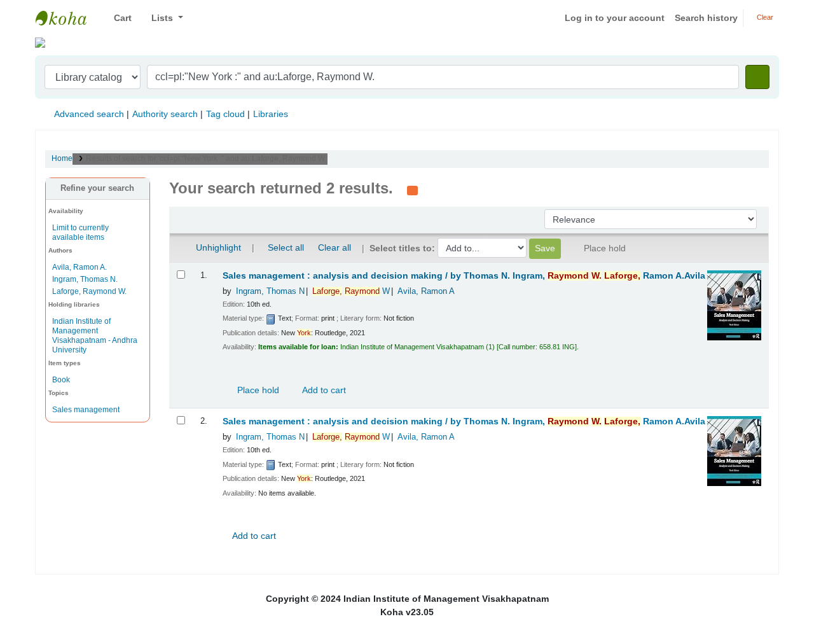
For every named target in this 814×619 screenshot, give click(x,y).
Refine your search (97, 188)
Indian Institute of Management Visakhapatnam (67, 18)
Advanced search (89, 114)
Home (62, 158)
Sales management (86, 409)
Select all (286, 247)
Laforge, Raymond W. (89, 291)
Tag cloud (225, 114)
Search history (706, 18)
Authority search (165, 114)
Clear (764, 17)
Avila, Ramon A (426, 291)
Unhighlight (217, 247)
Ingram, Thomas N (270, 291)
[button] (118, 18)
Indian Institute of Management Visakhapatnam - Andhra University (94, 335)
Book (61, 379)
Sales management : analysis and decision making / (464, 276)
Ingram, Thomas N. (85, 279)
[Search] (757, 77)
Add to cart (323, 390)
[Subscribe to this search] (412, 189)
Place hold (257, 390)
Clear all (334, 247)
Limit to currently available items (80, 232)
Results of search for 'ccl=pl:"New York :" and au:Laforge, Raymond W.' (207, 158)
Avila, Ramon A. (79, 267)
